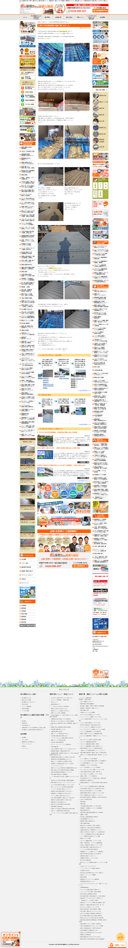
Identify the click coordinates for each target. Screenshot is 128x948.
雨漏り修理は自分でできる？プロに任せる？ (27, 163)
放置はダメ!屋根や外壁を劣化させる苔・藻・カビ (28, 346)
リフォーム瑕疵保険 (26, 706)
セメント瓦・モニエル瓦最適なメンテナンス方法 (27, 228)
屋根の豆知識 (25, 330)
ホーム (25, 17)
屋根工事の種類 (100, 90)
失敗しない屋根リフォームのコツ (100, 294)
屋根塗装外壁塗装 (101, 140)
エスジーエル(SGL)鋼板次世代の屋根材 (27, 373)
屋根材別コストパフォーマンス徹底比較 (27, 334)
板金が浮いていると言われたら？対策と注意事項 (101, 482)
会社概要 (102, 17)
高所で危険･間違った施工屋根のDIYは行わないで (28, 385)
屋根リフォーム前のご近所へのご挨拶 (99, 452)
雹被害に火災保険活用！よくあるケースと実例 (100, 431)
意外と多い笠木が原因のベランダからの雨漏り (27, 186)
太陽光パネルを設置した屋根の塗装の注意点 (100, 344)
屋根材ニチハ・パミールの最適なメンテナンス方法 (101, 352)
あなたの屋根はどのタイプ (86, 701)
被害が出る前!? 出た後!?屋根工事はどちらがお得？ (101, 463)
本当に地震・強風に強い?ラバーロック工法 (28, 261)
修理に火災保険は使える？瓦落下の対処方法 (101, 389)
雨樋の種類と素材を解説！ (57, 806)
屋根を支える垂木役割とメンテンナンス (27, 389)
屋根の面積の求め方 (26, 264)
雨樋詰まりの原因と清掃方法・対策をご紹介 (61, 799)
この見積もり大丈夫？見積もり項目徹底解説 (100, 460)
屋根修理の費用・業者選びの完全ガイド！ (27, 155)
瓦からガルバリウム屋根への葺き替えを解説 (100, 254)
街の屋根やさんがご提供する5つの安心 (36, 17)
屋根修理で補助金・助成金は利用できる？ (100, 435)
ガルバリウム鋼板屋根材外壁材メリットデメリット (101, 277)
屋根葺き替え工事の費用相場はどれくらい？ (100, 302)
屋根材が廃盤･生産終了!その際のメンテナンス (27, 350)
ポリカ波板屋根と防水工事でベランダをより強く (101, 531)
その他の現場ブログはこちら (84, 480)
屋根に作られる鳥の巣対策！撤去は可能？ (61, 804)
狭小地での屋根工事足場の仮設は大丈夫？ (100, 363)
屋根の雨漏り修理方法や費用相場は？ (27, 393)
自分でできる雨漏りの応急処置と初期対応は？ (100, 423)
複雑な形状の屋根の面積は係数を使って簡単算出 (91, 812)
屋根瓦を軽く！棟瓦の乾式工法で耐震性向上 (100, 396)
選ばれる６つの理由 (26, 700)
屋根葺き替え (103, 95)
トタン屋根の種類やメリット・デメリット (100, 336)
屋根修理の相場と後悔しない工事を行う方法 (100, 298)
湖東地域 (23, 616)
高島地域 (23, 619)
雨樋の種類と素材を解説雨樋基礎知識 (27, 422)
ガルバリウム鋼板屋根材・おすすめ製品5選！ (91, 731)
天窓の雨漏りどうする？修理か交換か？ (27, 410)
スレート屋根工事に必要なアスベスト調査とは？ (27, 426)
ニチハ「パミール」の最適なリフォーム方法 (90, 716)
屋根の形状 (24, 271)
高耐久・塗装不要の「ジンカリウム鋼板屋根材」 (91, 842)
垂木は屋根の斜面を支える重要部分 (59, 774)
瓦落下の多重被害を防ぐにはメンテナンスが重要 (100, 385)
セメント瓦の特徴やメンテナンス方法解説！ (27, 224)
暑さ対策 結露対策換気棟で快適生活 (26, 290)
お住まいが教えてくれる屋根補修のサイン (100, 309)
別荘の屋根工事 (98, 553)
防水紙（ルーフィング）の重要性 (88, 874)
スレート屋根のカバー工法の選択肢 (101, 325)
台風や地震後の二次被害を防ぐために (100, 393)
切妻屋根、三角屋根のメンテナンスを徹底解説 (27, 279)
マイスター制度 (25, 710)
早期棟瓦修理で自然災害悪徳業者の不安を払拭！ (27, 236)
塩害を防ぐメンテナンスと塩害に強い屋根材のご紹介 (92, 902)
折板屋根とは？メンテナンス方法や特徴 (100, 340)
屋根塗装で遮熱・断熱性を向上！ (88, 821)
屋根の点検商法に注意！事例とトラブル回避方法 (100, 478)
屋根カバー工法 (103, 102)
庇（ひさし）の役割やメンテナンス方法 (27, 402)
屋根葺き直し (103, 127)
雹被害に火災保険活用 (85, 934)
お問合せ (23, 579)
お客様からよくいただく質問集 (87, 712)
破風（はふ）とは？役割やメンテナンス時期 (27, 435)
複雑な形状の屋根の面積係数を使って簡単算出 (27, 268)
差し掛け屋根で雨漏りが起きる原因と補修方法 (91, 915)
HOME (39, 22)
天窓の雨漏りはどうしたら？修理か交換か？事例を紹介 (93, 778)
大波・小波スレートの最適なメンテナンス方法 (27, 240)
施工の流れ (69, 17)
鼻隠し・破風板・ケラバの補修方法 (27, 178)
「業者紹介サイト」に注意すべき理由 (100, 498)
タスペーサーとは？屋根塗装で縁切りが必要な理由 (92, 786)
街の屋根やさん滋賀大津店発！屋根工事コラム (33, 729)
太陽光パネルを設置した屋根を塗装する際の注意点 (63, 808)
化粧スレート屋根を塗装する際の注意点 (99, 348)
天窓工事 (101, 147)
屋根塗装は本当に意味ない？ (26, 159)
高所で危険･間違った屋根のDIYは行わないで (90, 847)
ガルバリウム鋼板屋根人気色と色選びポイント (100, 265)
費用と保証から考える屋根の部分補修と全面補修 (62, 770)
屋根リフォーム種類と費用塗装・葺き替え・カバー (101, 321)
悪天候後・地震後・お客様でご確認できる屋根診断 (92, 705)
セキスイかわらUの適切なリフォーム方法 (90, 714)
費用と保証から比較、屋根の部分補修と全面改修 (101, 306)
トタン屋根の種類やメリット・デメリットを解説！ (92, 763)
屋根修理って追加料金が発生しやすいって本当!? (100, 486)
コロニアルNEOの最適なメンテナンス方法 (100, 359)
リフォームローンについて (57, 765)
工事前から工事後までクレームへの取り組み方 (100, 456)
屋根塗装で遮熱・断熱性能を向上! (100, 420)
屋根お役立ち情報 (99, 377)
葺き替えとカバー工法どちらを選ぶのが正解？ (100, 313)
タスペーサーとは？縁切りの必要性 (26, 195)
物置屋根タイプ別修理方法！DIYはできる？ (100, 520)
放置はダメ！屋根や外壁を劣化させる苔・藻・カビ (92, 904)
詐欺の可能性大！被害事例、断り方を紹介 (100, 467)
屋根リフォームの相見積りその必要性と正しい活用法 (101, 448)
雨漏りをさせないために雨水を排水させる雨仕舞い (92, 917)
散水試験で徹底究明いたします (58, 729)
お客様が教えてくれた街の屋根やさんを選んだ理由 (34, 727)
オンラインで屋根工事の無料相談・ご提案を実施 (100, 444)
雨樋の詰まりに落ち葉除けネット (59, 802)
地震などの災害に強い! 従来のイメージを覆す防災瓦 (92, 832)
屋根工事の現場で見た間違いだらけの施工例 (100, 408)
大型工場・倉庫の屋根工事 (57, 742)
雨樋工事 (101, 114)
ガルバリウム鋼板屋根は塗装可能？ (100, 258)
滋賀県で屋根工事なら (27, 571)
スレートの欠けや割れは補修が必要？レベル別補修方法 (93, 760)
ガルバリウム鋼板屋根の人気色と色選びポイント (91, 746)
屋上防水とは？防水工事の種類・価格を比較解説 (27, 215)
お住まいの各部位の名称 (27, 151)
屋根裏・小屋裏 (25, 287)
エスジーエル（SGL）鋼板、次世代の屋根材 (90, 891)
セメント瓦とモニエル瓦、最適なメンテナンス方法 (92, 769)
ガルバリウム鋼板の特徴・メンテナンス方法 (90, 840)
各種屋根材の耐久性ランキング (87, 881)
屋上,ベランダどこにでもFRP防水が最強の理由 (28, 211)
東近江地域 (24, 613)
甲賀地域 (23, 611)
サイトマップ (25, 583)
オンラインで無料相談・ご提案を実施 (60, 700)
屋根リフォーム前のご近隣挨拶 (58, 713)
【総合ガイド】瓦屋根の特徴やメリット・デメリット (92, 750)
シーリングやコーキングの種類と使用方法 (27, 248)
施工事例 (47, 17)
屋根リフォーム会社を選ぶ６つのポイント (101, 374)
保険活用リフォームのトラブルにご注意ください (101, 494)
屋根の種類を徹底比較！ (97, 317)
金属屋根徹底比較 (84, 887)
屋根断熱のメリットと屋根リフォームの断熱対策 (27, 418)
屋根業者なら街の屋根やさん (28, 741)
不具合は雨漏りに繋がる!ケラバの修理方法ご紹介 (28, 182)
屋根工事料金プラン (55, 704)
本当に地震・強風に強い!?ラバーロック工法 (90, 911)
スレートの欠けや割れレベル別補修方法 (100, 329)
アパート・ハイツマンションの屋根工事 (100, 550)
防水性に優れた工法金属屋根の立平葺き (26, 253)
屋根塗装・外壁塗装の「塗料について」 (89, 708)
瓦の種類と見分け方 (26, 309)
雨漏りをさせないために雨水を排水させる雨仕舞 (27, 301)
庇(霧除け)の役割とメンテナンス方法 (26, 244)
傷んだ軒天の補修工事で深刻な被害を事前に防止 (27, 190)
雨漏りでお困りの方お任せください (59, 708)
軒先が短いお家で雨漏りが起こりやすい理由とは (27, 312)
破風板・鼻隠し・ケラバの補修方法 (88, 776)
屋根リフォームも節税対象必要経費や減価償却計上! (101, 561)
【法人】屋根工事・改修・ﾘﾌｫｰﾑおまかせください (101, 557)
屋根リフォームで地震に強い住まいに (60, 733)
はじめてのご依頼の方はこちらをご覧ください (62, 697)
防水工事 (101, 121)
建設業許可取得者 (26, 567)
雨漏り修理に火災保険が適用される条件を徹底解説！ (92, 939)
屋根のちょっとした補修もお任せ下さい (60, 710)
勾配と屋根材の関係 (26, 298)
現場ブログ (44, 22)
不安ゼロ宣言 (25, 704)
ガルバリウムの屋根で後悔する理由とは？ (27, 368)
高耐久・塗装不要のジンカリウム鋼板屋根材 (27, 381)
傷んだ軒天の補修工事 (85, 860)
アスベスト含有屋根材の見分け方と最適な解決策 (27, 317)
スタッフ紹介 (25, 563)
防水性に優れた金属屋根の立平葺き (88, 894)
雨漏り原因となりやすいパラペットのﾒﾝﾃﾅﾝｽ (27, 207)
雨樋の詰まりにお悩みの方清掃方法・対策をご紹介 (101, 535)
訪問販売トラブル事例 (100, 474)
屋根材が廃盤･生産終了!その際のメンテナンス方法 (92, 792)
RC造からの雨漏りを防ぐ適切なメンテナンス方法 (28, 397)
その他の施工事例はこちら (84, 390)
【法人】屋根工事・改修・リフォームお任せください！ (64, 748)
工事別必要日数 (98, 370)
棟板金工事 (102, 134)
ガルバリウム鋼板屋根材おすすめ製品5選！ (100, 269)
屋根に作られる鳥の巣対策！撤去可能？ (100, 543)
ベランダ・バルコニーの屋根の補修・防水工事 (62, 738)
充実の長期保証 (25, 708)
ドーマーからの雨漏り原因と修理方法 (27, 406)
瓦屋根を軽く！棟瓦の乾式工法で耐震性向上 (90, 827)
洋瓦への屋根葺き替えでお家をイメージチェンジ (27, 354)
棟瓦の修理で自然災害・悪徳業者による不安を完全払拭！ (93, 797)
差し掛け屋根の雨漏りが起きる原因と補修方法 (27, 283)
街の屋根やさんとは (26, 697)
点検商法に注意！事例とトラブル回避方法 (61, 719)
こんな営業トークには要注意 (100, 471)
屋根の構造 (24, 174)
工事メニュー (80, 17)
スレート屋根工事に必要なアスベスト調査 (90, 836)
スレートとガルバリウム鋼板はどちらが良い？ (100, 246)
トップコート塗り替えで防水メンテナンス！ (27, 431)
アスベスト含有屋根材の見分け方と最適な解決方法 (92, 834)
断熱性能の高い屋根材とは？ (25, 414)
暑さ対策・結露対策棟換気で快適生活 (89, 816)
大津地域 (23, 605)
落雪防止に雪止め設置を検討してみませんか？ (62, 791)
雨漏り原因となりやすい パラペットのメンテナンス (63, 782)
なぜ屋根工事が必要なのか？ (100, 290)
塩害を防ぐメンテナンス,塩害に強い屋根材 (28, 342)
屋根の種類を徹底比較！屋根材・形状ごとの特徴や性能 (93, 752)
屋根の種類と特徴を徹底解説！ (26, 147)
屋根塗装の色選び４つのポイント (99, 412)
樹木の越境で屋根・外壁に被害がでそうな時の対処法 (101, 490)
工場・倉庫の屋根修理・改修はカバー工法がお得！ (101, 527)
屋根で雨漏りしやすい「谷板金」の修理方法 (27, 305)
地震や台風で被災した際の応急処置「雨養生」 (27, 257)
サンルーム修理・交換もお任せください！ (100, 524)
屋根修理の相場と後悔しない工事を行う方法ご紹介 (63, 757)
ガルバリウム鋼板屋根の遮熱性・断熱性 (100, 262)
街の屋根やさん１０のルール (28, 702)
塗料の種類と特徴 (100, 576)
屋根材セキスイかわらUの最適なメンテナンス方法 (101, 356)
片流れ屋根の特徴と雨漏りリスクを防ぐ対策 (27, 275)
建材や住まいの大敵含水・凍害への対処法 (27, 294)
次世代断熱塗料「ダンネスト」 (98, 416)
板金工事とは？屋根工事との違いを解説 (27, 167)
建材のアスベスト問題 (27, 320)
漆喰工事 (101, 108)
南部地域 (23, 608)
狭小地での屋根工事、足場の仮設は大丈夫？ (90, 725)
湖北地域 (23, 622)
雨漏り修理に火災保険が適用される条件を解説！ (100, 427)
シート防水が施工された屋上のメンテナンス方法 (27, 203)
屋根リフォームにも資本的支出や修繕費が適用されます (64, 767)
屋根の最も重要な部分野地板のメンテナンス (27, 327)
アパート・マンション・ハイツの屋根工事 (61, 744)
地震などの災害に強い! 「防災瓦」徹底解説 (100, 404)
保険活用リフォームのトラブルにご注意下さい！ (91, 898)
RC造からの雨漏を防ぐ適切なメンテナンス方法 (91, 845)
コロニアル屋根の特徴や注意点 (99, 332)
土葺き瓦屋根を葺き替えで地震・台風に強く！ (27, 232)
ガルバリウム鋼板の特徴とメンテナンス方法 (27, 377)
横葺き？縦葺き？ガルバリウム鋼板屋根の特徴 (101, 273)
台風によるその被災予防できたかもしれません (101, 381)
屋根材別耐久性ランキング (26, 338)
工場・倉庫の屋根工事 (100, 546)
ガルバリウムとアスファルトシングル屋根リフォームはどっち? (28, 359)
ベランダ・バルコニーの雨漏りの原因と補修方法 (27, 219)
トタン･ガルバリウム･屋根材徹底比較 (27, 364)
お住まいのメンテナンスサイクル (88, 866)
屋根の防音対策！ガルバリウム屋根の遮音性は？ (101, 281)
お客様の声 (58, 17)
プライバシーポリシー (27, 575)
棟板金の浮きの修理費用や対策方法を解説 (27, 171)
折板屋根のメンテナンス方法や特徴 (88, 765)
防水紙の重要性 (25, 323)
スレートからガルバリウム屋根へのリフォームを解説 (101, 250)
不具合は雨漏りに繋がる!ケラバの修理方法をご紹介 (92, 788)
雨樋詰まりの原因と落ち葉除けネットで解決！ (101, 539)
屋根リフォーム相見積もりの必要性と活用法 (61, 761)
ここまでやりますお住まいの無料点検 (91, 17)
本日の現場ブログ (26, 725)
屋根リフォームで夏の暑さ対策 (58, 740)
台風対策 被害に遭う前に (57, 731)
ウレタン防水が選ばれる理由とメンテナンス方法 (27, 199)
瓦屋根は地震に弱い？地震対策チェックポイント (101, 400)
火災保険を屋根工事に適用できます (59, 735)
